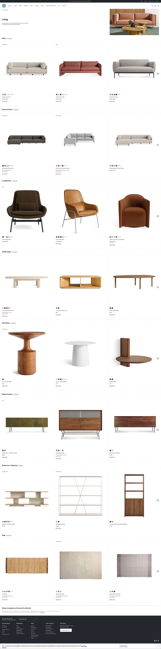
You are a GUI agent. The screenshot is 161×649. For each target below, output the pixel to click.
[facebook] (156, 641)
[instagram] (155, 641)
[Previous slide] (3, 74)
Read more (42, 612)
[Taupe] (110, 591)
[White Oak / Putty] (3, 521)
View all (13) (8, 535)
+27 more (65, 165)
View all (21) (14, 251)
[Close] (159, 646)
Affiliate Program (34, 636)
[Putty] (56, 521)
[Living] (15, 5)
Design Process (33, 627)
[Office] (31, 5)
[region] (80, 646)
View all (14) (16, 109)
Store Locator (66, 630)
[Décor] (42, 5)
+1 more (119, 94)
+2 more (11, 521)
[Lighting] (36, 5)
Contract (145, 1)
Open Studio (33, 633)
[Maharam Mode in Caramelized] (56, 94)
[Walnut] (7, 308)
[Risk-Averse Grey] (63, 450)
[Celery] (63, 379)
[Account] (155, 5)
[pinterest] (158, 641)
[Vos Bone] (7, 94)
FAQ (2, 632)
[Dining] (20, 5)
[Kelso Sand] (63, 94)
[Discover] (64, 5)
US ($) (157, 1)
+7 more (65, 379)
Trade (142, 1)
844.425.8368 (4, 627)
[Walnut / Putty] (7, 521)
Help (153, 1)
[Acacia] (3, 379)
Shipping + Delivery (5, 629)
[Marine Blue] (58, 379)
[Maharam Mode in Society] (116, 94)
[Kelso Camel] (58, 94)
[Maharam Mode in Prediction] (110, 94)
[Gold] (3, 591)
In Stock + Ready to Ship (51, 5)
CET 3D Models (48, 630)
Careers (32, 638)
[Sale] (59, 5)
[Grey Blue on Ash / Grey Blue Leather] (5, 450)
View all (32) (14, 180)
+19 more (11, 94)
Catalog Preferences (5, 634)
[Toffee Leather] (58, 166)
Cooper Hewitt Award (35, 635)
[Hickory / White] (112, 450)
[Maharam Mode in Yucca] (9, 237)
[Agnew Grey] (114, 166)
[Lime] (5, 591)
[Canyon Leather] (112, 94)
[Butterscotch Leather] (56, 237)
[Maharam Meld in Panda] (63, 166)
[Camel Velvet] (7, 166)
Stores (150, 1)
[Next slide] (158, 74)
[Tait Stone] (63, 237)
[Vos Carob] (3, 237)
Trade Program (48, 627)
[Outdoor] (10, 5)
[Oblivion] (61, 379)
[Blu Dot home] (4, 6)
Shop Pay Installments (20, 633)
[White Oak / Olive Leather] (3, 450)
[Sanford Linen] (3, 94)
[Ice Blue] (7, 591)
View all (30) (20, 465)
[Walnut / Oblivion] (110, 450)
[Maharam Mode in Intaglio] (56, 166)
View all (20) (16, 394)
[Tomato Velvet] (114, 94)
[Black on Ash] (5, 308)
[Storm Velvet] (58, 237)
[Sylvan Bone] (9, 94)
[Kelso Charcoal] (61, 94)
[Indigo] (9, 591)
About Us (32, 625)
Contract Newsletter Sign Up (51, 633)
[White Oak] (9, 308)
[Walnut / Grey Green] (9, 521)
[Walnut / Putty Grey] (56, 450)
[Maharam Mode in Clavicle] (61, 166)
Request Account (49, 625)
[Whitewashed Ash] (3, 308)
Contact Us (4, 625)
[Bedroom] (26, 5)
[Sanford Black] (5, 94)
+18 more (65, 94)
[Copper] (112, 591)
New (17, 625)
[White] (56, 379)
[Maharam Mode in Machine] (61, 237)
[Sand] (56, 591)
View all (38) (9, 38)
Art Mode (18, 627)
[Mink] (61, 591)
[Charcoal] (58, 591)
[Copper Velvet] (110, 237)
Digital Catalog (19, 630)
